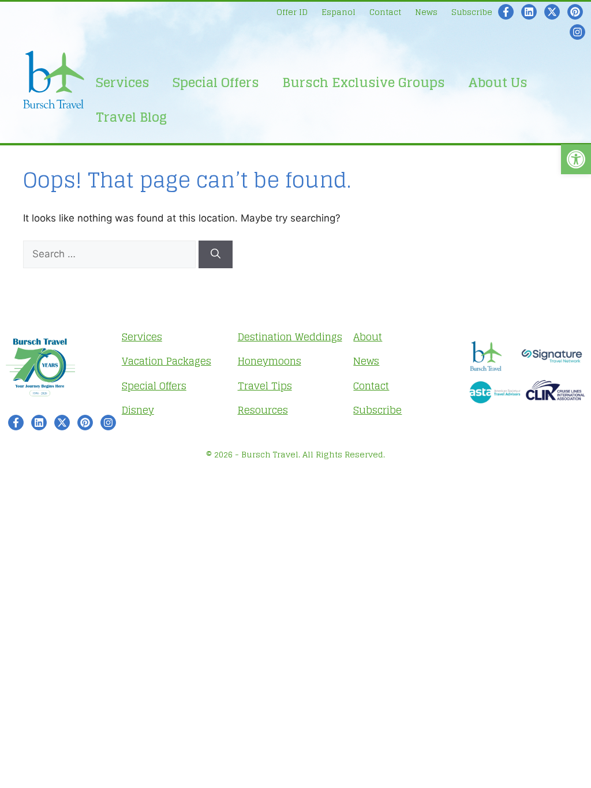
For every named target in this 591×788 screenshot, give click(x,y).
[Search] (216, 254)
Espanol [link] (338, 12)
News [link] (426, 12)
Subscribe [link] (471, 12)
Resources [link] (263, 410)
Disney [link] (138, 410)
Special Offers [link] (216, 82)
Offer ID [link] (292, 12)
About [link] (367, 337)
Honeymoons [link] (269, 361)
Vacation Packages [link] (166, 361)
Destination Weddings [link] (290, 337)
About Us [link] (498, 82)
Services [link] (122, 82)
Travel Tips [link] (265, 386)
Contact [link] (385, 12)
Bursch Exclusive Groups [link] (363, 82)
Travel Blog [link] (131, 117)
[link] (576, 159)
